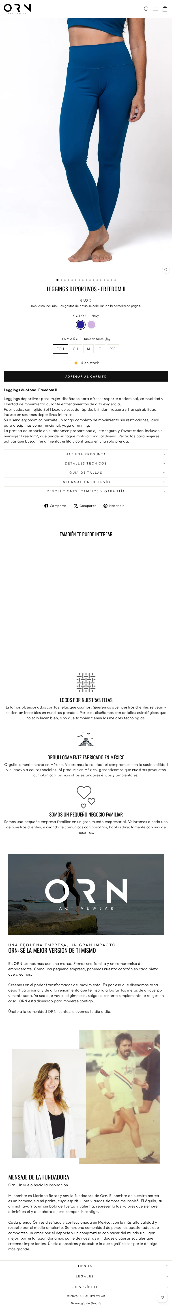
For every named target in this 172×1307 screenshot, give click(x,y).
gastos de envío (76, 306)
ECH (60, 348)
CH (75, 348)
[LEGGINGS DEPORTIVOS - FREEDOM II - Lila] (38, 656)
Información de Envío (86, 482)
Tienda (84, 1266)
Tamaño (83, 339)
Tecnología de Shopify (86, 1303)
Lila (91, 324)
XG (113, 348)
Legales (85, 1276)
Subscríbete (85, 1287)
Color (86, 316)
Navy (80, 324)
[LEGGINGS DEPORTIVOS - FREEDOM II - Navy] (32, 656)
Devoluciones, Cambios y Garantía (86, 491)
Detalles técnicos (86, 463)
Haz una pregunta (86, 454)
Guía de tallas (86, 473)
